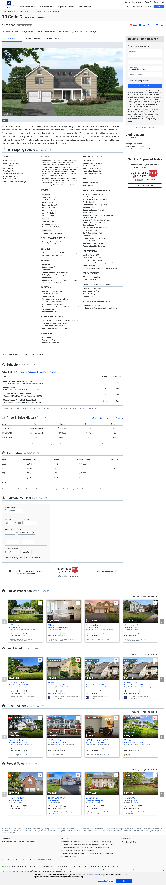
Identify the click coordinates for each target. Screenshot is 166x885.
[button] (159, 6)
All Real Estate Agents (27, 842)
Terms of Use (148, 120)
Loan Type (21, 529)
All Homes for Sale (9, 842)
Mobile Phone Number (138, 75)
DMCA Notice (87, 848)
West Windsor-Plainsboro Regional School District (36, 372)
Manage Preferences (106, 881)
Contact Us (75, 842)
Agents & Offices (65, 6)
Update (26, 552)
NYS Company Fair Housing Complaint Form (77, 850)
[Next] (162, 621)
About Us (148, 2)
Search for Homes (28, 6)
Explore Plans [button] (114, 866)
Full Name (132, 61)
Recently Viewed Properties (138, 6)
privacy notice (94, 874)
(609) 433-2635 (58, 698)
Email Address (133, 67)
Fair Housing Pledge (102, 848)
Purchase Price (10, 507)
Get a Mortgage (85, 6)
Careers (156, 2)
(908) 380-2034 (96, 698)
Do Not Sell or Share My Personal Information (79, 845)
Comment (133, 51)
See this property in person (139, 81)
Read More (63, 143)
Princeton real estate (120, 831)
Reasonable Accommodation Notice (101, 853)
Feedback (65, 842)
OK (124, 881)
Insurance (10, 539)
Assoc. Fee (11, 548)
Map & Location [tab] (33, 39)
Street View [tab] (54, 39)
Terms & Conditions (108, 845)
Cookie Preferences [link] (68, 856)
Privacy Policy (106, 842)
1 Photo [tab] (13, 39)
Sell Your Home (47, 6)
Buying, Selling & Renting (134, 2)
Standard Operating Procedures (73, 853)
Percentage (8, 519)
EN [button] (163, 2)
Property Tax (26, 539)
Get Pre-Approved (145, 185)
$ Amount (27, 519)
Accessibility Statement (70, 848)
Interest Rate (9, 529)
